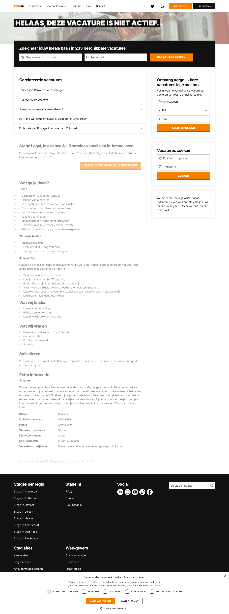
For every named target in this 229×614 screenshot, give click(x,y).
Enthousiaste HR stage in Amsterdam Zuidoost (48, 128)
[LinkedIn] (121, 492)
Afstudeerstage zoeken (28, 568)
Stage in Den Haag (25, 531)
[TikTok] (143, 492)
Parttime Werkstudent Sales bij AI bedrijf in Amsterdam (53, 118)
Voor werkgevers (56, 6)
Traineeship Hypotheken (34, 99)
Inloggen (204, 6)
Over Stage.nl (74, 505)
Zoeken (183, 175)
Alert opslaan (183, 128)
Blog (88, 6)
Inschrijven (180, 6)
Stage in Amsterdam (26, 491)
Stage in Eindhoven (26, 538)
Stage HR (42, 461)
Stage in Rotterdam (26, 498)
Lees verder (155, 585)
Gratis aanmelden (76, 555)
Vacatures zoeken (171, 57)
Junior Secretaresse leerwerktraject (41, 109)
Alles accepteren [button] (100, 600)
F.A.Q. (69, 491)
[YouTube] (135, 492)
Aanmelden (21, 555)
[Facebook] (150, 492)
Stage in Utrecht (24, 505)
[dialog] (114, 593)
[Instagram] (128, 492)
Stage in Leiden (23, 511)
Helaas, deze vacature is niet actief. (110, 165)
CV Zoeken (72, 562)
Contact (100, 6)
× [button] (225, 576)
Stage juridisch (59, 461)
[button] (114, 608)
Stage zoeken (22, 562)
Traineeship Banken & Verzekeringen (41, 90)
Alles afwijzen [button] (130, 600)
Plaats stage (73, 568)
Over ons (76, 6)
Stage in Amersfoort (26, 525)
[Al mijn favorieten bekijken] (152, 6)
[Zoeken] (162, 6)
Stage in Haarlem (24, 518)
